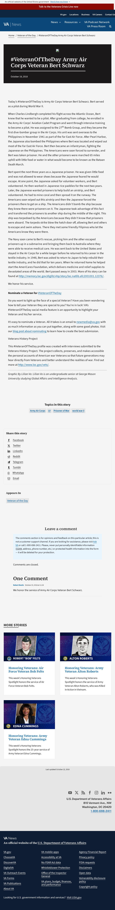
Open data (85, 873)
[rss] (83, 792)
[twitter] (76, 792)
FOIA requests (87, 862)
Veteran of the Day (17, 501)
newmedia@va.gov (88, 322)
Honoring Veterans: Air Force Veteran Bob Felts (26, 670)
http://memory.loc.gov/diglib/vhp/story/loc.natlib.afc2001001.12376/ (61, 276)
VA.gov (7, 852)
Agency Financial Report (92, 852)
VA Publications (12, 883)
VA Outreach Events (15, 873)
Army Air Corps (37, 410)
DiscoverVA (10, 862)
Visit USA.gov (74, 897)
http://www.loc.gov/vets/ (33, 365)
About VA (9, 889)
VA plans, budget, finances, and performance (56, 883)
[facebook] (90, 792)
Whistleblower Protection (55, 868)
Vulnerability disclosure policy (92, 879)
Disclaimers (85, 868)
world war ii (78, 410)
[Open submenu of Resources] (79, 22)
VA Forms (9, 878)
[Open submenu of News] (59, 22)
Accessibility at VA (51, 857)
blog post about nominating (29, 331)
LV (49, 410)
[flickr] (109, 792)
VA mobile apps (50, 852)
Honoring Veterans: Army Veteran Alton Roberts (84, 670)
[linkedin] (103, 792)
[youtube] (70, 792)
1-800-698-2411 (101, 811)
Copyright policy (88, 887)
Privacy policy (86, 857)
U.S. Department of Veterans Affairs (62, 843)
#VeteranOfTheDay (49, 293)
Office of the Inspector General (53, 874)
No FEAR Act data (51, 862)
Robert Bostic (18, 585)
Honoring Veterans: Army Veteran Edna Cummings (28, 737)
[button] (57, 7)
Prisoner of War (61, 410)
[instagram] (96, 792)
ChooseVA (9, 857)
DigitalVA (9, 868)
